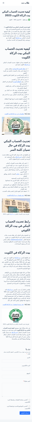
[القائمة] (3, 3)
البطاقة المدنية (17, 81)
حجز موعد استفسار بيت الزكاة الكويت (13, 304)
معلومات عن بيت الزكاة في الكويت (14, 114)
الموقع (28, 373)
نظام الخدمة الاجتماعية (19, 69)
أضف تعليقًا (26, 381)
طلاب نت (25, 3)
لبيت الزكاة (18, 157)
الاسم (28, 357)
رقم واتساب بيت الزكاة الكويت (15, 195)
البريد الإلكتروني (26, 365)
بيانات (17, 174)
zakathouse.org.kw (16, 239)
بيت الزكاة (19, 38)
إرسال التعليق (24, 413)
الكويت (10, 19)
